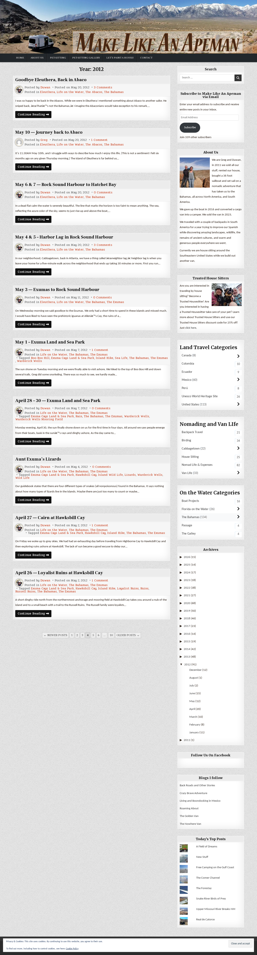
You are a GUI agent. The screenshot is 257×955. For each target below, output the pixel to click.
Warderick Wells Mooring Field (39, 419)
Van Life (187, 473)
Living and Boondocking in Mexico (200, 800)
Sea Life (121, 358)
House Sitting (190, 457)
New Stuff (202, 857)
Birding (186, 440)
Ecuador (187, 372)
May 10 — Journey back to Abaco (49, 132)
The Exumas (115, 302)
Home (20, 57)
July (191, 685)
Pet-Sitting (58, 57)
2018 (187, 618)
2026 (187, 557)
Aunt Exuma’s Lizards (38, 459)
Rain (78, 416)
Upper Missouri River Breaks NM (215, 909)
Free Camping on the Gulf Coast (215, 867)
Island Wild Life (110, 474)
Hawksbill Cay (85, 474)
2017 (187, 626)
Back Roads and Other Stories (197, 785)
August (193, 677)
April (192, 709)
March (193, 717)
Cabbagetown (191, 448)
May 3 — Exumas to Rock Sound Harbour (57, 289)
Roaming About (189, 808)
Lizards (130, 474)
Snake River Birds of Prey (211, 898)
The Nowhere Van (190, 824)
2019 (187, 610)
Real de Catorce (205, 919)
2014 (187, 649)
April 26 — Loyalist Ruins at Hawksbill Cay (59, 573)
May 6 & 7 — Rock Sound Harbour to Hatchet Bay (65, 184)
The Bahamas (114, 92)
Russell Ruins (25, 591)
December (195, 670)
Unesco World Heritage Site (200, 396)
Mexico (186, 380)
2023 (187, 580)
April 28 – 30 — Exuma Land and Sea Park (57, 400)
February (194, 724)
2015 (187, 641)
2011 (187, 740)
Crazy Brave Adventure (193, 793)
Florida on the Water (195, 509)
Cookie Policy (72, 949)
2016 (187, 634)
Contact (146, 57)
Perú (185, 388)
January (194, 732)
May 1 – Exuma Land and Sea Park (50, 342)
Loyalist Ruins (128, 588)
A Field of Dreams (206, 846)
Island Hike (104, 358)
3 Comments (103, 87)
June (192, 693)
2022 (187, 587)
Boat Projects (190, 501)
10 (111, 635)
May (192, 701)
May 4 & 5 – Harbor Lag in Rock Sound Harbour (64, 237)
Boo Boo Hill (40, 358)
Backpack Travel (192, 432)
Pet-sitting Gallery (86, 57)
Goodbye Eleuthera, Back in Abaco (51, 80)
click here (190, 327)
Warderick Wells (29, 361)
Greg (44, 139)
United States (190, 404)
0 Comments (103, 192)
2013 (187, 656)
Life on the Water (70, 92)
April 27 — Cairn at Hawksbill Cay (50, 517)
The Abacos (93, 92)
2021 (187, 595)
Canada (187, 355)
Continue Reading (34, 115)
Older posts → (128, 635)
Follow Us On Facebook (210, 755)
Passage (187, 525)
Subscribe (190, 127)
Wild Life (22, 477)
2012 (187, 664)
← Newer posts (55, 635)
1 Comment (99, 139)
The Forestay (204, 888)
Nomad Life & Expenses (197, 465)
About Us (37, 57)
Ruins (144, 588)
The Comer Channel (208, 877)
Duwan (45, 87)
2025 (187, 564)
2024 (187, 572)
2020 (187, 603)
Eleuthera (47, 92)
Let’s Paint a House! (120, 57)
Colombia (188, 363)
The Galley (189, 533)
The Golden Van (189, 816)
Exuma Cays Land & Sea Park (72, 358)
